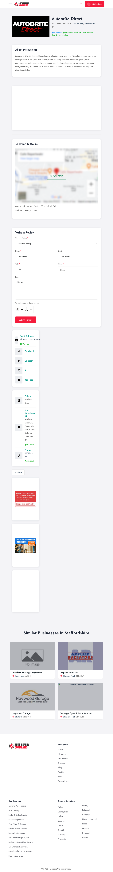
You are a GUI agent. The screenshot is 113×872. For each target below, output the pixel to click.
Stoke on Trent (77, 23)
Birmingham (63, 811)
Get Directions (30, 411)
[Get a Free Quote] (25, 499)
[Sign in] (81, 4)
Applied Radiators (69, 672)
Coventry (61, 834)
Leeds (84, 823)
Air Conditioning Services (19, 837)
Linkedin (29, 360)
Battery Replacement (17, 833)
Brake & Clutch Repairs (18, 815)
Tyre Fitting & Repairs (17, 824)
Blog (60, 767)
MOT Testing (14, 810)
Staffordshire (89, 23)
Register (61, 772)
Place (60, 264)
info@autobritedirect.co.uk (30, 339)
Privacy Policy (63, 781)
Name (17, 251)
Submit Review (25, 319)
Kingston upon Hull (89, 819)
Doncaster (62, 839)
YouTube (29, 379)
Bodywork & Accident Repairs (21, 842)
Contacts (61, 763)
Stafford (18, 716)
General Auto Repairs (17, 805)
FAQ (60, 776)
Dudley (85, 805)
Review (18, 277)
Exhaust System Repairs (18, 828)
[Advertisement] (56, 108)
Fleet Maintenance (16, 855)
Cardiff (61, 830)
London (85, 837)
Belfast (60, 807)
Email (60, 251)
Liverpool (86, 832)
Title (17, 264)
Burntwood (19, 676)
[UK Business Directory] (25, 545)
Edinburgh (86, 810)
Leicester (85, 828)
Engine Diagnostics (16, 819)
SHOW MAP (56, 176)
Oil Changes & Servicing (19, 846)
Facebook (29, 351)
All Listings (62, 753)
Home (60, 749)
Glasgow (86, 814)
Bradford (61, 820)
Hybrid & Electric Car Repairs (20, 851)
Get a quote (63, 758)
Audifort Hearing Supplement (27, 672)
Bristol (60, 825)
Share (19, 472)
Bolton (60, 816)
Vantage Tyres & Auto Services (76, 713)
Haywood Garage (21, 713)
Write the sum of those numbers (27, 303)
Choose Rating (21, 238)
